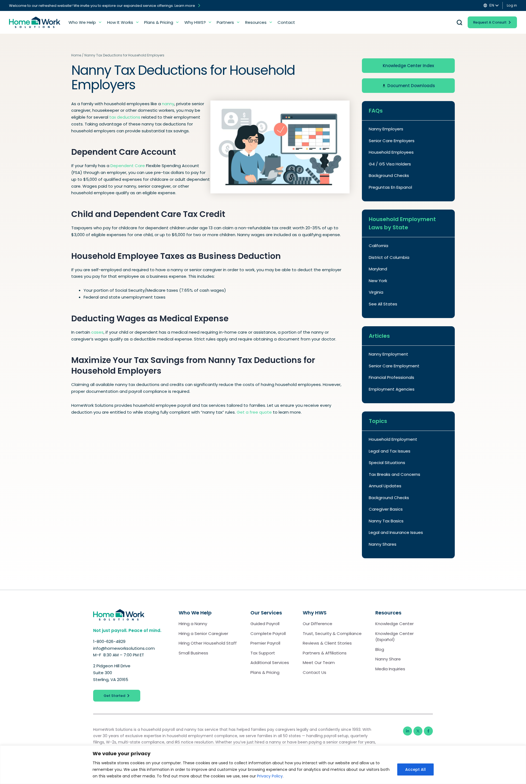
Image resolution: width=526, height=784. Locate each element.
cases (97, 332)
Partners (225, 22)
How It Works (120, 22)
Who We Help (82, 22)
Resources (256, 22)
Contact (286, 22)
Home (76, 55)
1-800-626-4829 (110, 641)
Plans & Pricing (158, 22)
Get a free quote (254, 412)
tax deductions (124, 117)
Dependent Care (127, 165)
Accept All (415, 769)
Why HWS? (195, 22)
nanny (168, 104)
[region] (263, 764)
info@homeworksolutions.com (124, 648)
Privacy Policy (270, 776)
